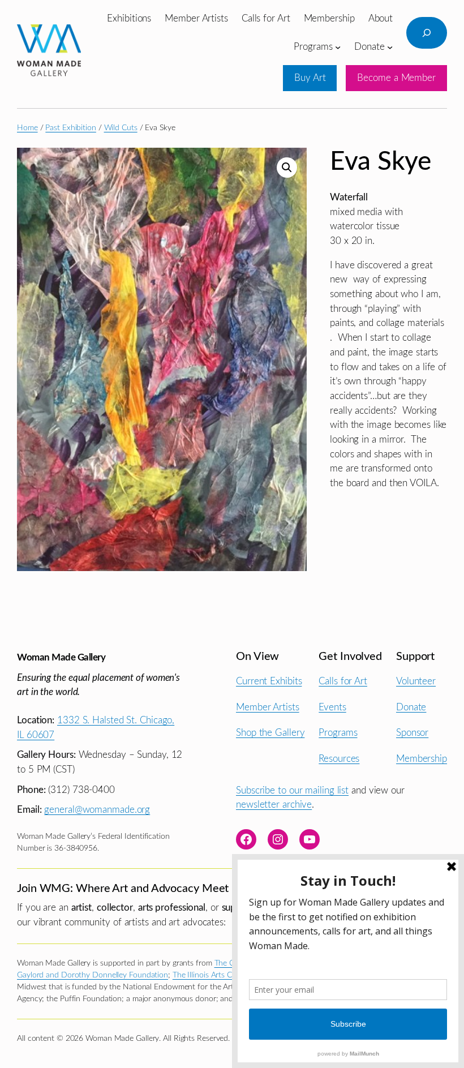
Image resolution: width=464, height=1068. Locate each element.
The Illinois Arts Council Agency (226, 975)
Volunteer (416, 681)
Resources (339, 759)
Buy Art (309, 78)
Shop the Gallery (270, 732)
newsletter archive (274, 804)
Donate (411, 707)
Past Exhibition (70, 128)
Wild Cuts (121, 128)
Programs (338, 732)
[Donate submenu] (390, 46)
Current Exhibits (269, 681)
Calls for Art (343, 681)
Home (27, 128)
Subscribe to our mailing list (292, 790)
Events (332, 707)
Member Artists (267, 707)
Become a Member (396, 78)
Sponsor (412, 732)
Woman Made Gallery (61, 657)
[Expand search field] (426, 33)
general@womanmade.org (97, 809)
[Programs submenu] (338, 46)
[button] (287, 167)
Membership (421, 759)
